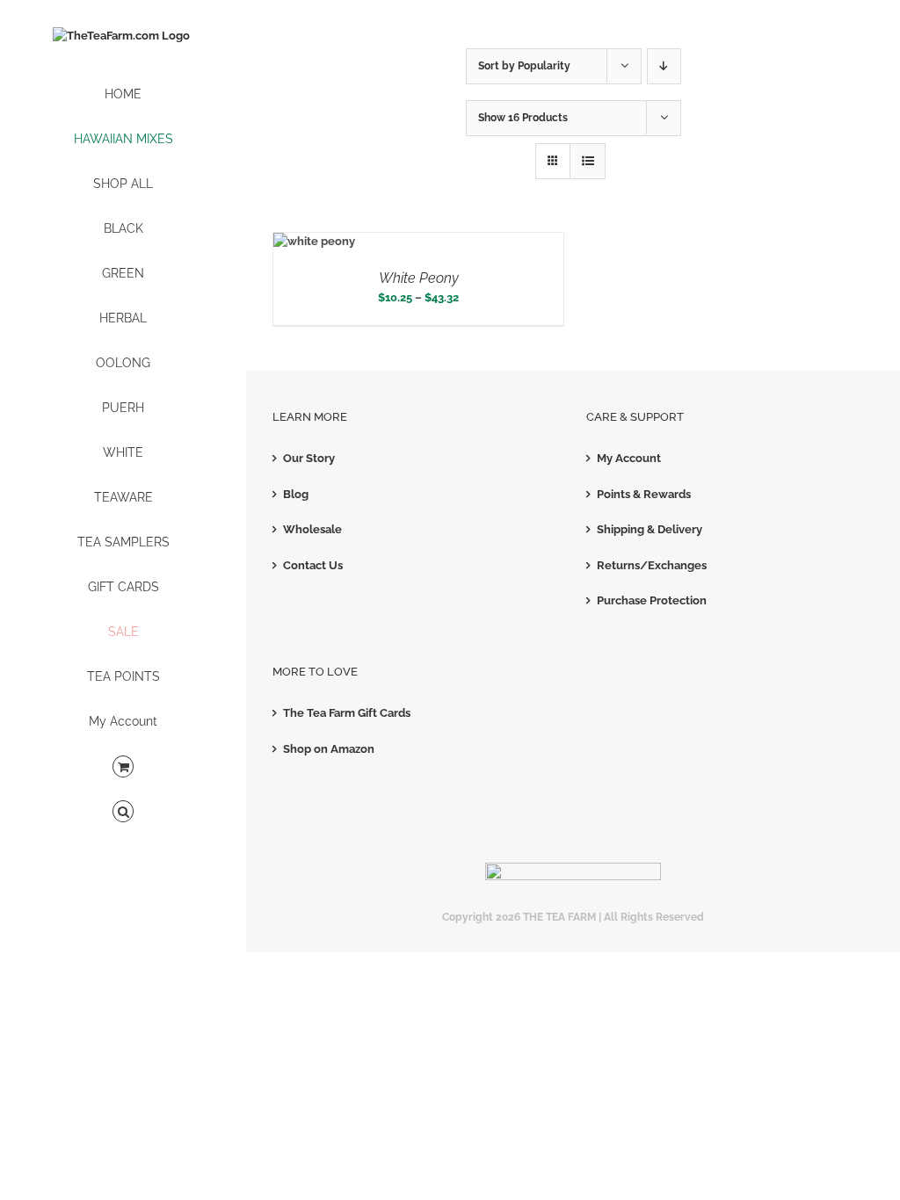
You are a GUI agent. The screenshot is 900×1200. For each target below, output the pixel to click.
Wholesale (312, 529)
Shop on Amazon (328, 748)
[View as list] (587, 161)
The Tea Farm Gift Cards (346, 712)
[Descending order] (664, 66)
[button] (123, 812)
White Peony (419, 278)
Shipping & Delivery (649, 529)
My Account (629, 458)
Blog (295, 494)
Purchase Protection (652, 600)
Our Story (309, 458)
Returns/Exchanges (652, 565)
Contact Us (313, 565)
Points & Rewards (644, 494)
